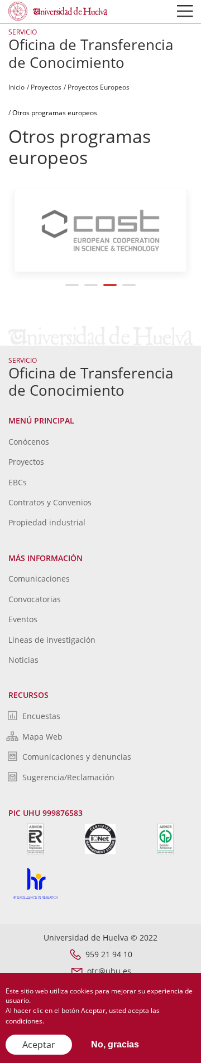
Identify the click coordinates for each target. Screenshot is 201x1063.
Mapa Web (42, 736)
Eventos (22, 619)
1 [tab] (72, 285)
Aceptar (38, 1045)
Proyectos (46, 87)
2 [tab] (91, 285)
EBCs (17, 482)
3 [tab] (110, 285)
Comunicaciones (39, 578)
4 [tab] (129, 285)
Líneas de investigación (51, 639)
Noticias (23, 659)
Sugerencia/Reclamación (68, 777)
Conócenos (28, 441)
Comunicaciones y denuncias (76, 756)
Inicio (16, 87)
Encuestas (41, 716)
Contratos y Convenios (50, 502)
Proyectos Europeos (99, 87)
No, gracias (115, 1044)
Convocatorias (34, 599)
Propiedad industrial (46, 522)
